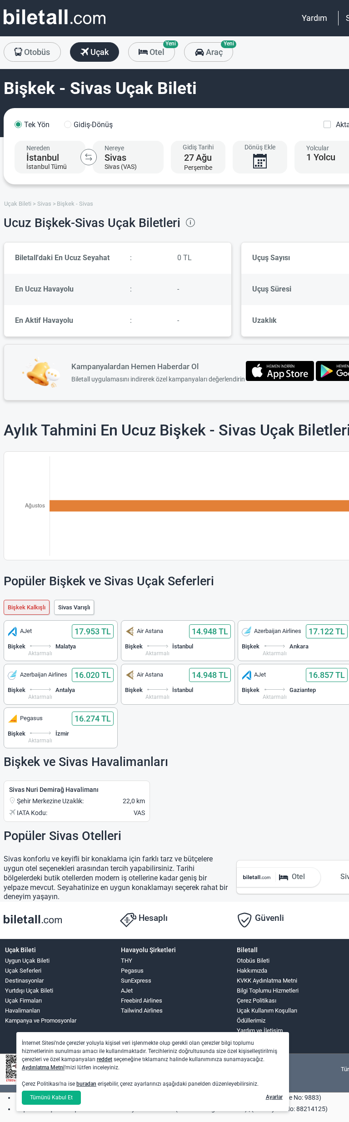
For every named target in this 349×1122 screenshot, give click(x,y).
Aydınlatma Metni (43, 1067)
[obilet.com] (54, 25)
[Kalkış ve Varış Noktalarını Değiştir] (88, 157)
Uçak (99, 52)
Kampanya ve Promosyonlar (40, 1020)
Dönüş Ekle (259, 147)
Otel (161, 49)
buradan (86, 1084)
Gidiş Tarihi (198, 147)
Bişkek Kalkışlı (26, 607)
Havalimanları (22, 1010)
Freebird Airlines (141, 1000)
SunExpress (136, 980)
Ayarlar (274, 1097)
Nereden (38, 148)
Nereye (114, 148)
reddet (104, 1059)
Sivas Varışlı (74, 607)
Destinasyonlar (24, 980)
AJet (127, 990)
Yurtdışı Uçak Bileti (29, 990)
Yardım (314, 18)
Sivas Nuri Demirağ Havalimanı (54, 789)
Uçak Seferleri (23, 970)
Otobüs (36, 52)
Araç (218, 49)
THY (126, 960)
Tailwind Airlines (142, 1010)
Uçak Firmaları (23, 1000)
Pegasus (132, 970)
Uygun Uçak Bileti (27, 960)
